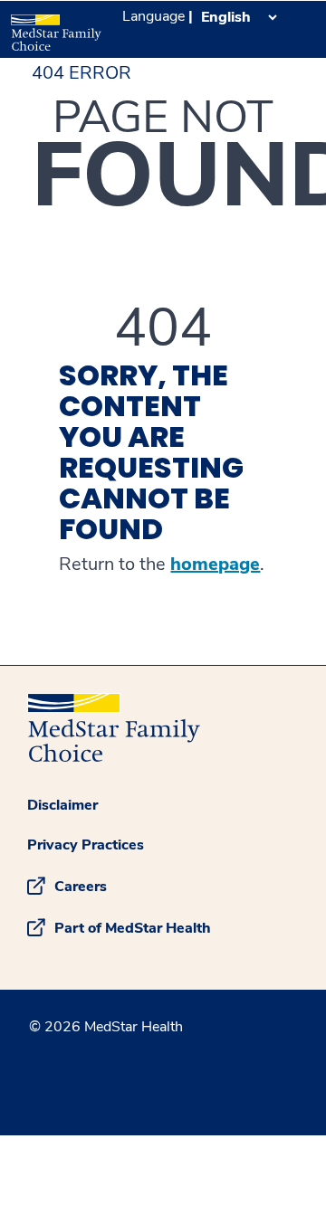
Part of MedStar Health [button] (132, 928)
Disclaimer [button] (62, 805)
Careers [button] (80, 887)
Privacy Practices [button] (85, 845)
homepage (215, 564)
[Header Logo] (54, 26)
